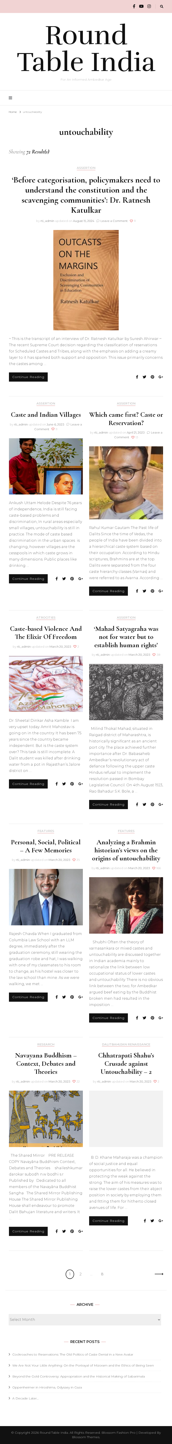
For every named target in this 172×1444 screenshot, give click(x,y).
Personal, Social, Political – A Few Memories (46, 846)
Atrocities (46, 617)
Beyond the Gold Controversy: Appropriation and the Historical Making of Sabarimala (78, 1376)
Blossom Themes (85, 1437)
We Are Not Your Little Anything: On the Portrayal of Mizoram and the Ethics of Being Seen (83, 1365)
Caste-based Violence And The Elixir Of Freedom (46, 632)
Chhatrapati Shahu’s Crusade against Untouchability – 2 (126, 1063)
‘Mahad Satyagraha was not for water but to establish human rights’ (126, 636)
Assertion (86, 168)
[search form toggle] (161, 6)
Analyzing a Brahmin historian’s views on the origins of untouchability (126, 850)
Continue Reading (28, 377)
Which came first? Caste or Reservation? (126, 418)
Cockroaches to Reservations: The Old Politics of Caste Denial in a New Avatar (72, 1354)
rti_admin (47, 221)
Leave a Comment (114, 221)
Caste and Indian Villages (46, 414)
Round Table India (86, 49)
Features (45, 831)
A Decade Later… (25, 1398)
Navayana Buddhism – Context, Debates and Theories (46, 1063)
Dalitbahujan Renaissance (126, 1044)
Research (45, 1044)
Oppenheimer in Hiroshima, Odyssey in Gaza (47, 1387)
